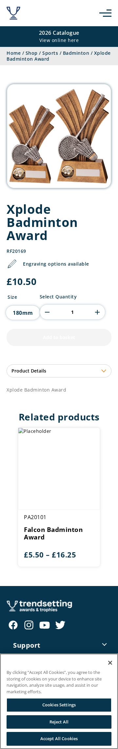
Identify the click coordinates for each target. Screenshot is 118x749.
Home (14, 53)
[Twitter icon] (60, 625)
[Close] (110, 663)
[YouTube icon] (44, 625)
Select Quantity (58, 297)
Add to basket (59, 337)
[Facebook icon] (13, 625)
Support (27, 645)
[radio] (23, 312)
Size (12, 297)
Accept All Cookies (59, 738)
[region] (59, 701)
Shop (32, 53)
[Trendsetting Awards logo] (13, 13)
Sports (50, 53)
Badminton (76, 53)
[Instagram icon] (28, 625)
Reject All (59, 722)
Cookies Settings (59, 705)
